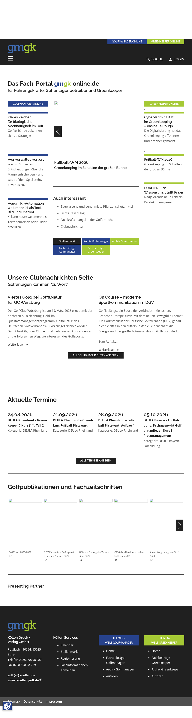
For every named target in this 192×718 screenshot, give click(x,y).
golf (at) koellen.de (21, 675)
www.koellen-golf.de (23, 680)
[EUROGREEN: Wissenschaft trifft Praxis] (144, 180)
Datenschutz (33, 701)
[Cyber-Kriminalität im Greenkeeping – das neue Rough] (144, 109)
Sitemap (14, 701)
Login (176, 59)
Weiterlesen (16, 344)
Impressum (54, 701)
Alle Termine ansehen (95, 460)
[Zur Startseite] (22, 48)
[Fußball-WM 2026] (96, 128)
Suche (155, 59)
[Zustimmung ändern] (7, 705)
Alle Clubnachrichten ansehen (96, 355)
